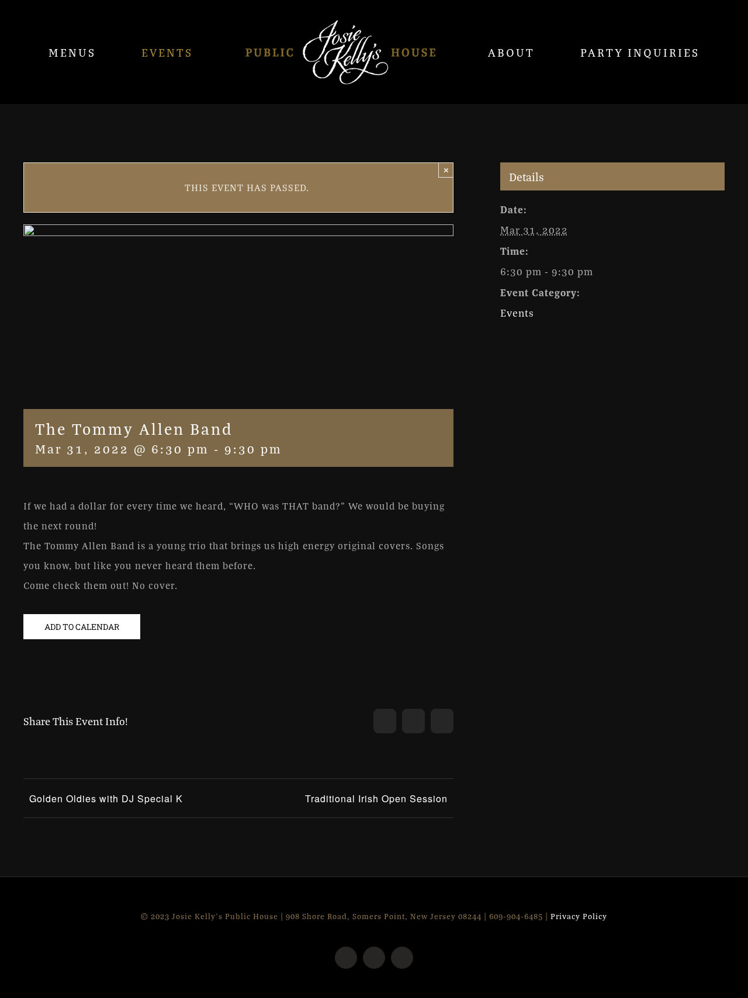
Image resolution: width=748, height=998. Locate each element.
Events (517, 313)
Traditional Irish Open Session (376, 798)
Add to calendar (81, 627)
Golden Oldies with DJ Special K (106, 798)
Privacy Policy (578, 916)
